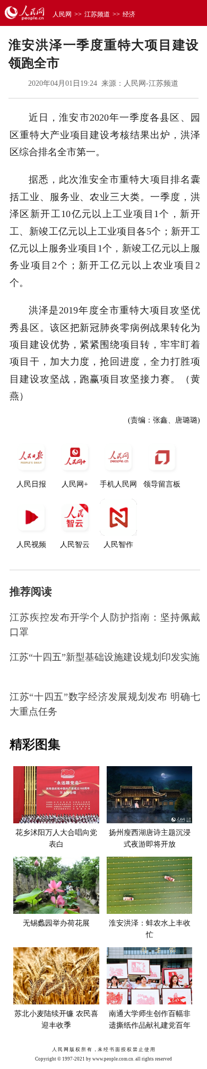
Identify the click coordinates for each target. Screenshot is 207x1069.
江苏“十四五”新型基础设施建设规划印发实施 (105, 657)
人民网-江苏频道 (151, 83)
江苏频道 (97, 14)
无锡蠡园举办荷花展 (56, 923)
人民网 (62, 14)
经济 (129, 14)
